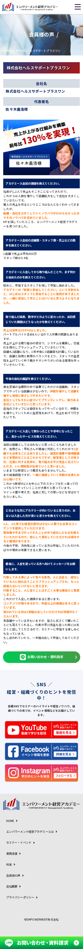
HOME (7, 50)
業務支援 (12, 853)
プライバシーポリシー (20, 897)
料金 (9, 864)
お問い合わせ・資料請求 (45, 656)
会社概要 (12, 886)
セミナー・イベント (18, 842)
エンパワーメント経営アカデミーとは (30, 832)
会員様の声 (13, 875)
